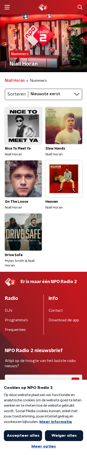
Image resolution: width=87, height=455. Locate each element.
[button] (7, 7)
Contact (56, 310)
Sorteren (16, 94)
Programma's (16, 320)
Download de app (64, 320)
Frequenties (15, 330)
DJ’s (8, 310)
